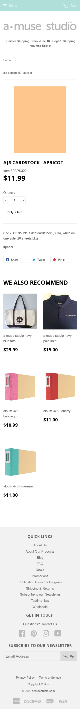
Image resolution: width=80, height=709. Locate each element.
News (40, 569)
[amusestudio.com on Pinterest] (33, 634)
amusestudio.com (43, 691)
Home (7, 60)
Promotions (40, 575)
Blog (40, 557)
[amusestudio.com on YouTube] (58, 634)
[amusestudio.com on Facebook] (21, 634)
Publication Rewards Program (40, 582)
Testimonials (40, 600)
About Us (40, 545)
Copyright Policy (38, 684)
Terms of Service (50, 677)
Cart (73, 5)
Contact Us (49, 623)
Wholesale (40, 606)
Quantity (9, 192)
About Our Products (40, 551)
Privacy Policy (25, 677)
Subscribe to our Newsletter (40, 594)
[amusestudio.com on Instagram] (45, 634)
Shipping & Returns (40, 588)
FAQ (40, 563)
